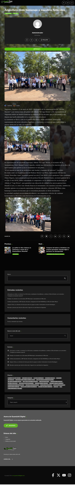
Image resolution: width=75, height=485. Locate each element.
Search (11, 335)
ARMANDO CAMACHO (27, 378)
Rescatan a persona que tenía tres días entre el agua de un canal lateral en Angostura (26, 307)
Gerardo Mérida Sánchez (41, 383)
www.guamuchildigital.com (18, 475)
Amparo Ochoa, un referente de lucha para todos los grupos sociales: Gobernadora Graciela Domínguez (31, 304)
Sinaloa (56, 386)
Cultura (16, 13)
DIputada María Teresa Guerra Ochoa (25, 379)
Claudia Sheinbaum (38, 378)
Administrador (37, 33)
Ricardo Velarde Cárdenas (45, 386)
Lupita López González (59, 385)
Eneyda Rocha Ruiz (44, 381)
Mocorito (15, 254)
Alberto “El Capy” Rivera (14, 378)
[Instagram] (69, 475)
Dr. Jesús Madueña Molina (14, 381)
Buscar (9, 274)
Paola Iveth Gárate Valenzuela (29, 386)
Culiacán (58, 378)
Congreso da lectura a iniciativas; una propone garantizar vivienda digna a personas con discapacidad (58, 249)
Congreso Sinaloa (50, 378)
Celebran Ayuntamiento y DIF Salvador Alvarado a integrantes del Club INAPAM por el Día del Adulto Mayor (32, 301)
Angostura (8, 13)
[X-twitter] (58, 475)
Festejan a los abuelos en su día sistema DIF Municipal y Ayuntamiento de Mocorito (26, 298)
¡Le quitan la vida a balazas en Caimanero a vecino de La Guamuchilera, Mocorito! (21, 249)
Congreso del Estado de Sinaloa (55, 254)
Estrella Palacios (12, 383)
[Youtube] (64, 475)
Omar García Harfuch (13, 386)
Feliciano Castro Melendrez (26, 383)
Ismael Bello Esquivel (46, 385)
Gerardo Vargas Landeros (56, 383)
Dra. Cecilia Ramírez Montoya (30, 381)
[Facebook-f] (53, 475)
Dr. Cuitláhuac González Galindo (45, 379)
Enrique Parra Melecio (56, 381)
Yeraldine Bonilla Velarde (15, 388)
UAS (61, 386)
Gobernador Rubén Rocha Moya (16, 385)
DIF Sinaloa (11, 379)
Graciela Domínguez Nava (32, 385)
